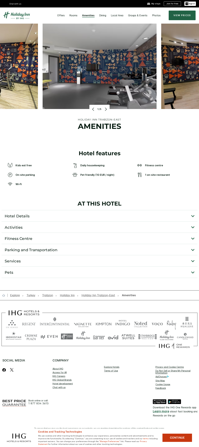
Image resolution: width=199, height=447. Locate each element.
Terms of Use (111, 370)
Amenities (88, 15)
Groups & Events (137, 15)
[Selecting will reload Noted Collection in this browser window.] (140, 323)
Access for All (60, 372)
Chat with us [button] (15, 4)
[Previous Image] (93, 109)
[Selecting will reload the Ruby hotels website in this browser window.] (171, 323)
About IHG (58, 368)
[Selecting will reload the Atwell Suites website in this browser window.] (128, 336)
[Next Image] (105, 109)
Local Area (117, 15)
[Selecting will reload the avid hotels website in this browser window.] (113, 336)
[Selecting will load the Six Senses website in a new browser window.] (12, 323)
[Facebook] (4, 370)
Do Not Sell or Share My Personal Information (172, 371)
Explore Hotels (111, 367)
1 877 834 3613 (38, 403)
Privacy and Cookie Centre (169, 367)
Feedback (160, 388)
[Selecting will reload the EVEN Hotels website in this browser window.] (49, 336)
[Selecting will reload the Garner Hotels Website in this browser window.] (99, 336)
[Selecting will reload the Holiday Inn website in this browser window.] (83, 336)
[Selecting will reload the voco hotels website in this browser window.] (157, 323)
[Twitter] (12, 370)
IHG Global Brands (62, 380)
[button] (190, 4)
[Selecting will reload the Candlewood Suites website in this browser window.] (185, 336)
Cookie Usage (162, 384)
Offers (61, 15)
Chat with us (59, 387)
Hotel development (63, 383)
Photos (156, 15)
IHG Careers (59, 376)
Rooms (73, 15)
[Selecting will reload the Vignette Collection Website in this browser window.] (83, 323)
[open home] (4, 295)
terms (146, 438)
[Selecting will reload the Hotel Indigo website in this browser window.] (123, 323)
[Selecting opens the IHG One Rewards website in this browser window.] (174, 346)
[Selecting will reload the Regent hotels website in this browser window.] (29, 323)
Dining (102, 15)
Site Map (160, 380)
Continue (177, 437)
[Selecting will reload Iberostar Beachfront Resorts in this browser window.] (13, 336)
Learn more (161, 411)
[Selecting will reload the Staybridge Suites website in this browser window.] (148, 336)
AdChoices (161, 376)
